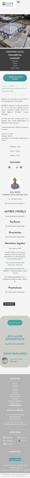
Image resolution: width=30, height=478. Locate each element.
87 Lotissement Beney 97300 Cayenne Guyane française (16, 417)
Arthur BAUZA (15, 192)
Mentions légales (23, 465)
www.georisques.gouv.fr (15, 259)
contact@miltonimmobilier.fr (16, 424)
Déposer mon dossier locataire (16, 78)
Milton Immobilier (15, 410)
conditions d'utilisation (11, 476)
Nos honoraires (9, 304)
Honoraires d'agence (16, 467)
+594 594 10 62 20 (16, 199)
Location (4, 86)
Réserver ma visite (15, 323)
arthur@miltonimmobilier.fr (16, 203)
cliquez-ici (19, 265)
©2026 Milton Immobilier (9, 465)
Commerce (12, 86)
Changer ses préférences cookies (11, 470)
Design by (27, 470)
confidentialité (26, 474)
